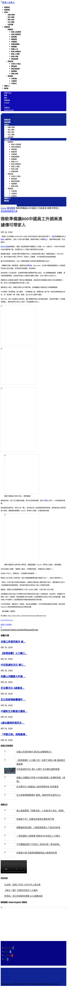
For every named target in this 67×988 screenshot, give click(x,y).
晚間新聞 (14, 39)
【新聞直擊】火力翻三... (14, 653)
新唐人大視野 (15, 54)
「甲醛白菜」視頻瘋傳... (14, 734)
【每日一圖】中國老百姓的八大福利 (21, 890)
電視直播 (7, 100)
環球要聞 (7, 10)
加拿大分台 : (8, 93)
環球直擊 (14, 37)
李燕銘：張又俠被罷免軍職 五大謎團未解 (23, 896)
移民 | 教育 (11, 19)
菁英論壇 (14, 66)
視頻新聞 (7, 27)
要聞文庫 (13, 211)
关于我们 (6, 974)
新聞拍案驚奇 (15, 44)
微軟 (53, 236)
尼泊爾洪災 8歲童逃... (12, 688)
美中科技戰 (5, 246)
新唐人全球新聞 (16, 32)
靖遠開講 (14, 71)
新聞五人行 (14, 49)
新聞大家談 (14, 73)
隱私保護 (6, 976)
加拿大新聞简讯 (16, 34)
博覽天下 (7, 86)
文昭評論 (14, 78)
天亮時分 (14, 83)
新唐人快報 (14, 56)
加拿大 (6, 12)
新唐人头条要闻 (6, 625)
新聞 (5, 95)
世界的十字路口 (16, 64)
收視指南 (6, 969)
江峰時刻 (14, 81)
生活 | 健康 (11, 22)
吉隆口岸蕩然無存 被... (13, 641)
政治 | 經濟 (11, 17)
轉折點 (6, 88)
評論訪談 (10, 61)
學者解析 (10, 76)
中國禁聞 (14, 41)
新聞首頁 (7, 7)
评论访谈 (4, 878)
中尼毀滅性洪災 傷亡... (13, 665)
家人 (46, 239)
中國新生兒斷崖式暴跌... (14, 711)
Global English (9, 110)
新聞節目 (10, 29)
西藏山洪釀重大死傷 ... (13, 676)
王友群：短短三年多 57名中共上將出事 (22, 884)
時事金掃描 (14, 59)
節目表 (6, 971)
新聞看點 (14, 46)
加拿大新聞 (11, 14)
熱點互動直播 (15, 68)
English (6, 102)
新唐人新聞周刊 (16, 51)
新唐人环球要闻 (7, 746)
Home (3, 208)
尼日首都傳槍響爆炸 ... (13, 699)
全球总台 (7, 107)
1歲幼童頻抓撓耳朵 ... (12, 722)
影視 (5, 98)
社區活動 (10, 24)
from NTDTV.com (7, 620)
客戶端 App (7, 979)
